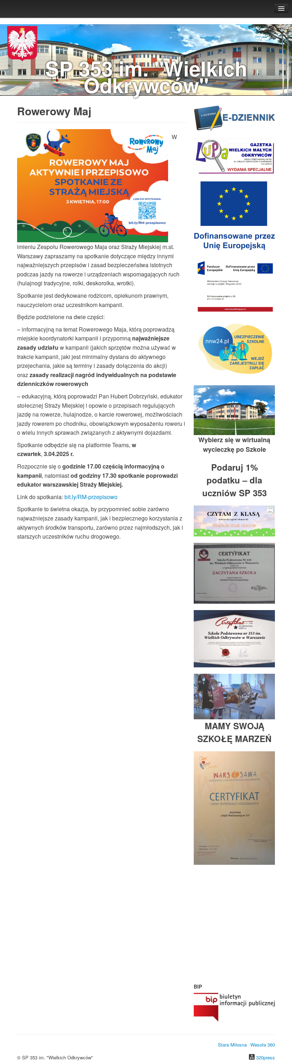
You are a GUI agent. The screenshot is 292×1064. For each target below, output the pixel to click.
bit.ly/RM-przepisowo (91, 497)
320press (265, 1057)
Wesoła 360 (262, 1044)
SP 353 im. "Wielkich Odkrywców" (146, 76)
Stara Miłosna (232, 1044)
